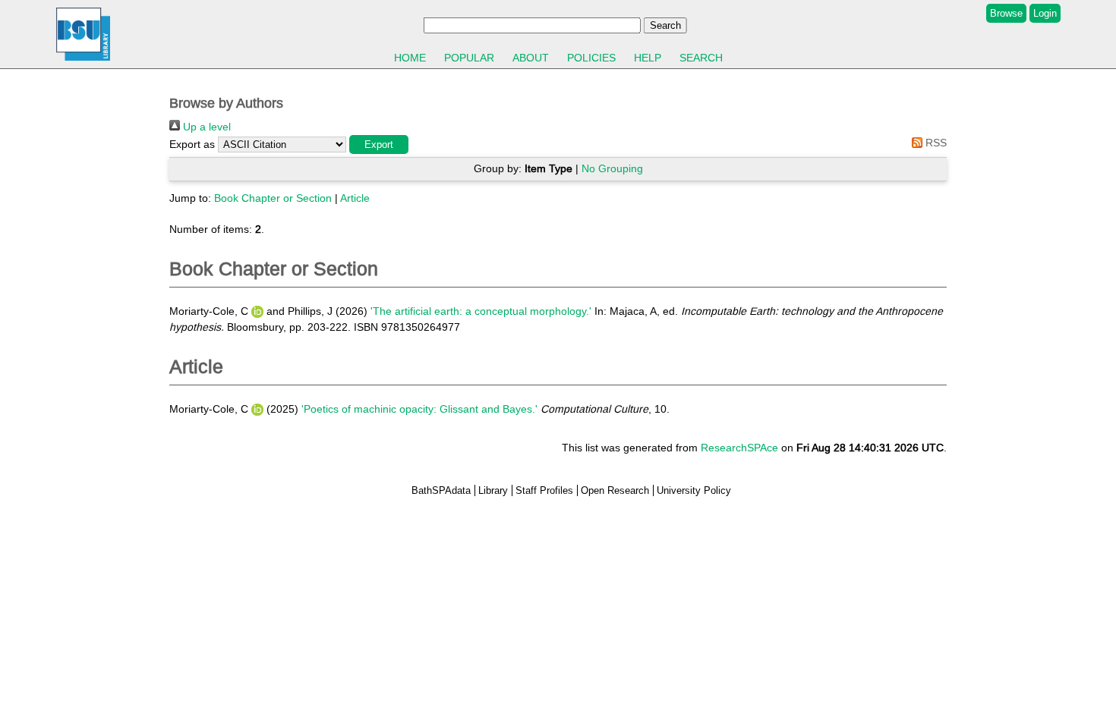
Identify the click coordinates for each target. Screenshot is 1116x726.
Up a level (205, 127)
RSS (934, 143)
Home (410, 58)
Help (647, 58)
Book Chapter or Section (273, 198)
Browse (1006, 13)
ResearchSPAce (739, 448)
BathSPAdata (441, 490)
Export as (192, 144)
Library (493, 490)
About (530, 58)
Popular (469, 58)
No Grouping (612, 168)
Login (1045, 13)
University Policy (694, 490)
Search (701, 58)
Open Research (615, 490)
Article (355, 198)
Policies (591, 58)
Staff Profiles (544, 490)
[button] (378, 144)
